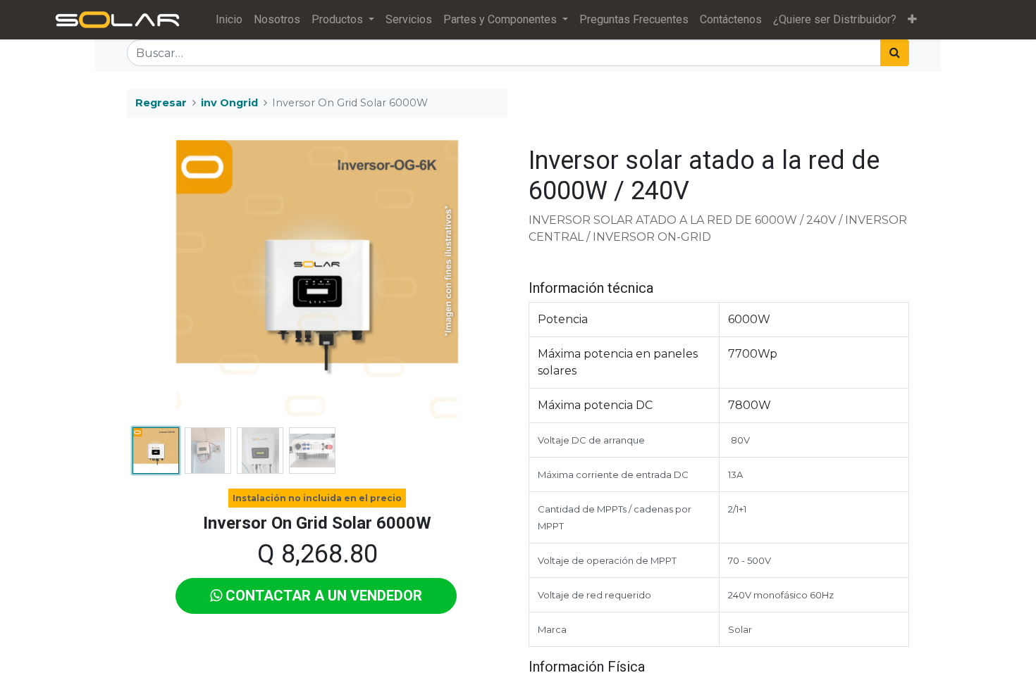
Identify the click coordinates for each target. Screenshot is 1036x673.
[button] (912, 20)
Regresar (161, 102)
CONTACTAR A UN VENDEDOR (322, 595)
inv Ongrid (229, 102)
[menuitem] (229, 20)
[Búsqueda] (894, 52)
